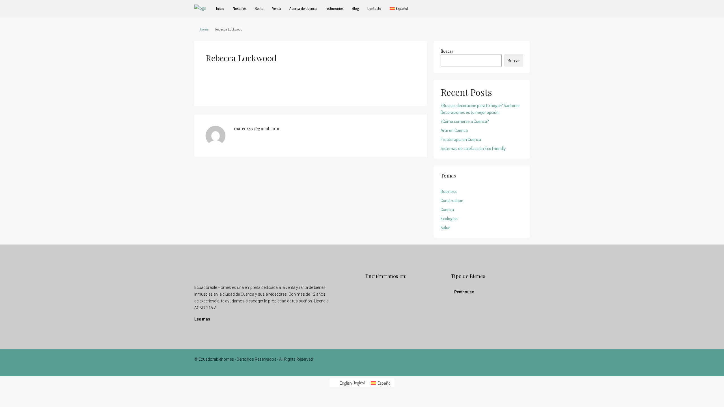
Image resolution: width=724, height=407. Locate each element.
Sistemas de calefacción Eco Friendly (473, 148)
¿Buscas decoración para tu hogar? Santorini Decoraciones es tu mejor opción (480, 109)
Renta (259, 8)
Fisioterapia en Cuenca (461, 139)
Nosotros (239, 8)
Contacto (374, 8)
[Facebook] (505, 362)
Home (204, 29)
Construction (452, 200)
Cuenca (447, 209)
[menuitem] (349, 382)
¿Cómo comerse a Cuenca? (465, 121)
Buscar (447, 51)
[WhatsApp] (524, 362)
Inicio (220, 8)
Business (449, 191)
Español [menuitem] (384, 383)
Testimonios (334, 8)
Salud (446, 227)
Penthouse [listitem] (464, 292)
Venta (276, 8)
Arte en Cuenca (454, 130)
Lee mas (202, 319)
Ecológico (449, 218)
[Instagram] (515, 362)
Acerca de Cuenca (303, 8)
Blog (355, 8)
